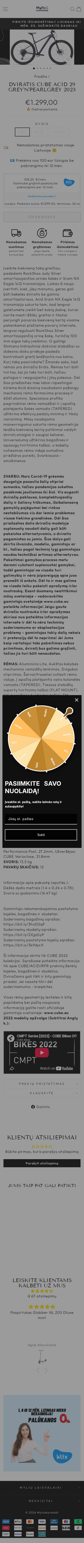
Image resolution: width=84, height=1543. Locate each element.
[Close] (77, 700)
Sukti (41, 835)
